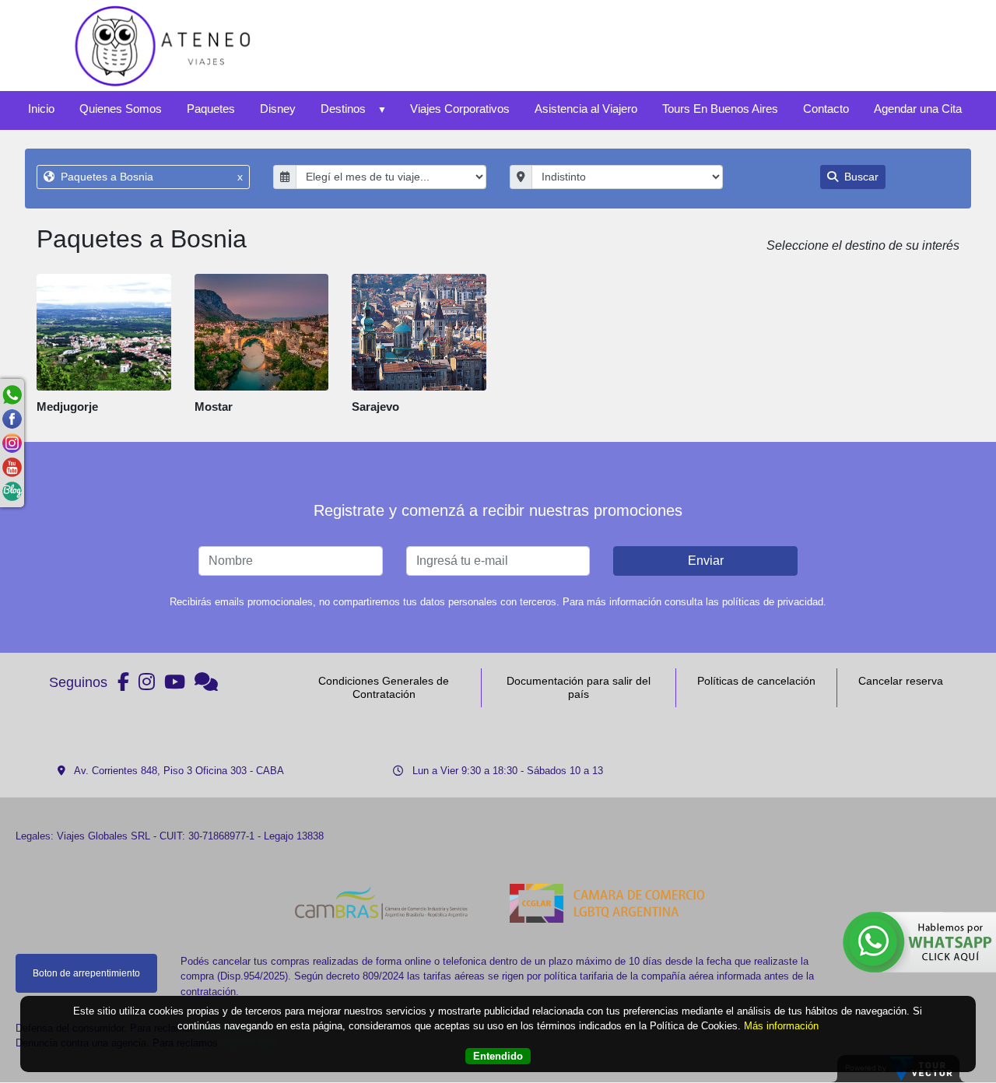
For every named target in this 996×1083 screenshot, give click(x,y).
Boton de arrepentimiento (86, 973)
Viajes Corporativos (460, 108)
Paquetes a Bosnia (150, 176)
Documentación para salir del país (579, 687)
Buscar (860, 176)
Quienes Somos (120, 108)
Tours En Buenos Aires (720, 108)
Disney (278, 108)
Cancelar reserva (900, 681)
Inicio (41, 108)
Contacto (826, 108)
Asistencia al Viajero (586, 108)
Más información (781, 1026)
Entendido (498, 1057)
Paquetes (211, 108)
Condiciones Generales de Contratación (383, 687)
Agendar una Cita (918, 108)
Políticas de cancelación (756, 681)
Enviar (706, 560)
